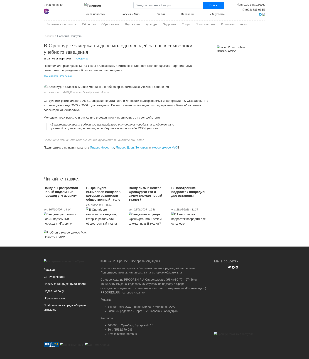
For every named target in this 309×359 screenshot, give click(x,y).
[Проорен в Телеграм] (260, 14)
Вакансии (187, 14)
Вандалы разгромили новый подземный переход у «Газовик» (61, 191)
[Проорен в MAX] (264, 14)
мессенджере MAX (165, 147)
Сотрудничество (54, 276)
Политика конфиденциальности (65, 283)
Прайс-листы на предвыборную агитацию (65, 307)
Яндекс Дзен (125, 147)
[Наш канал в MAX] (53, 155)
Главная (49, 36)
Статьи (160, 14)
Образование (110, 24)
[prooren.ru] (69, 262)
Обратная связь (54, 298)
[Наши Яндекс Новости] (47, 155)
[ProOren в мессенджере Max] (65, 232)
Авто (243, 24)
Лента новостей (95, 14)
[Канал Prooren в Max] (231, 47)
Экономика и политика (61, 24)
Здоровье (169, 24)
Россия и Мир (130, 14)
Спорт (186, 24)
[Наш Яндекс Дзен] (45, 155)
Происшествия (205, 24)
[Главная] (92, 5)
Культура (151, 24)
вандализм (51, 76)
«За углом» (217, 14)
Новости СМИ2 (54, 237)
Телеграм (142, 147)
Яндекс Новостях (102, 147)
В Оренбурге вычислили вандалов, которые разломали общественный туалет (104, 193)
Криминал (227, 24)
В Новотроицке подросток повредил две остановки (188, 191)
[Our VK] (229, 267)
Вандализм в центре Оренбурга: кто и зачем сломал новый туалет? (145, 193)
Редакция (50, 269)
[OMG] (234, 335)
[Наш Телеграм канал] (50, 155)
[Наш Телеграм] (233, 267)
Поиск (213, 5)
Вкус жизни (132, 24)
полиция (67, 76)
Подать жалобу (54, 291)
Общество (89, 24)
